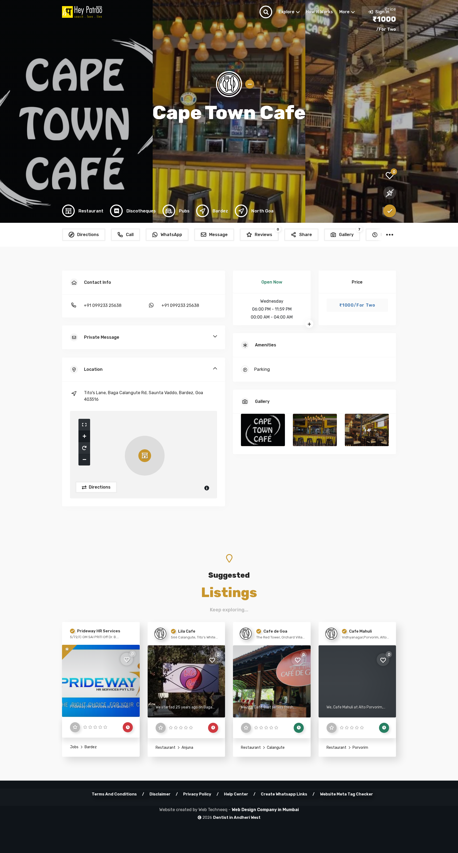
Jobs (74, 747)
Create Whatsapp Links (284, 794)
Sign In (381, 11)
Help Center (236, 794)
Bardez (90, 747)
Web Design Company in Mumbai (265, 809)
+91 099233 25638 (102, 305)
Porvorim (360, 747)
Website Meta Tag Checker (346, 794)
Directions (99, 487)
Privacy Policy (197, 794)
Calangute (275, 747)
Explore (286, 11)
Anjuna (187, 747)
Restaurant (165, 747)
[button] (84, 424)
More (344, 11)
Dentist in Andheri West (237, 817)
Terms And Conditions (114, 794)
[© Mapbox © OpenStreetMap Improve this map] (143, 454)
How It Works (319, 11)
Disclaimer (159, 794)
